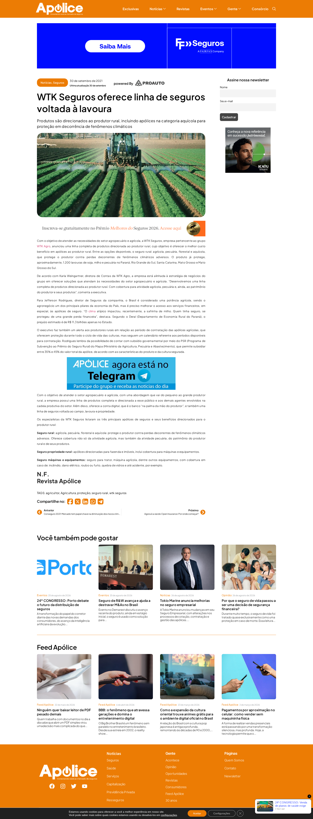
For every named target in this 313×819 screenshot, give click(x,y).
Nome (118, 399)
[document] (156, 409)
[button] (196, 369)
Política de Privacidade (161, 445)
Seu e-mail (121, 415)
